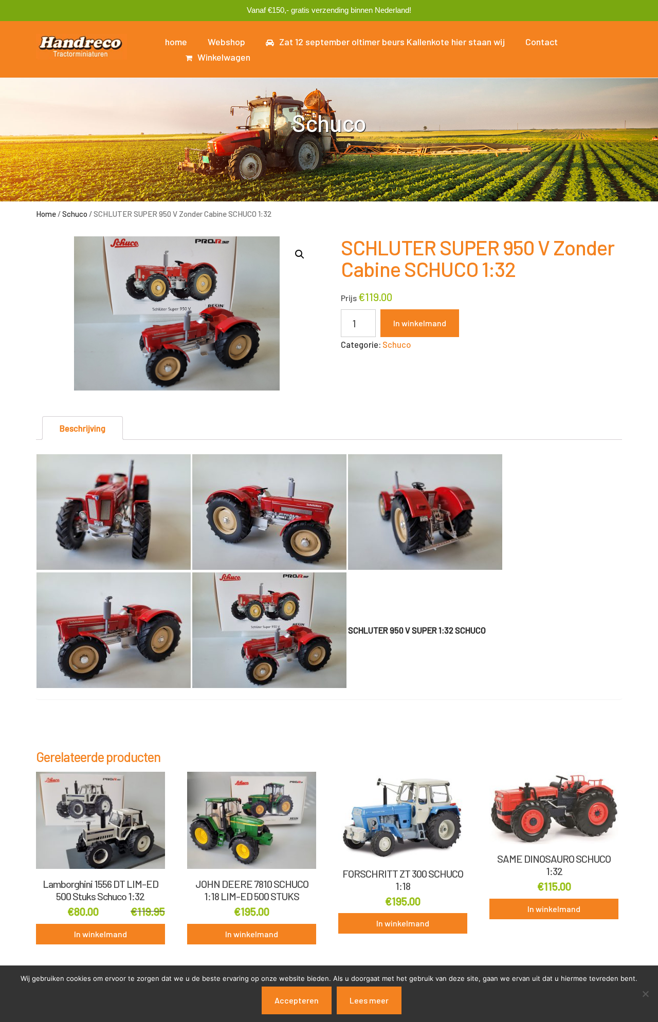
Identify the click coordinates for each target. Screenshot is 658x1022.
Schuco (74, 213)
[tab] (82, 428)
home (176, 41)
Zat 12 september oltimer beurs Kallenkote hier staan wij (392, 41)
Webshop (226, 41)
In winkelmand (419, 323)
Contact (541, 41)
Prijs (349, 298)
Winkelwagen (223, 57)
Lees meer (369, 1000)
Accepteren (297, 1000)
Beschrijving (82, 428)
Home (46, 213)
